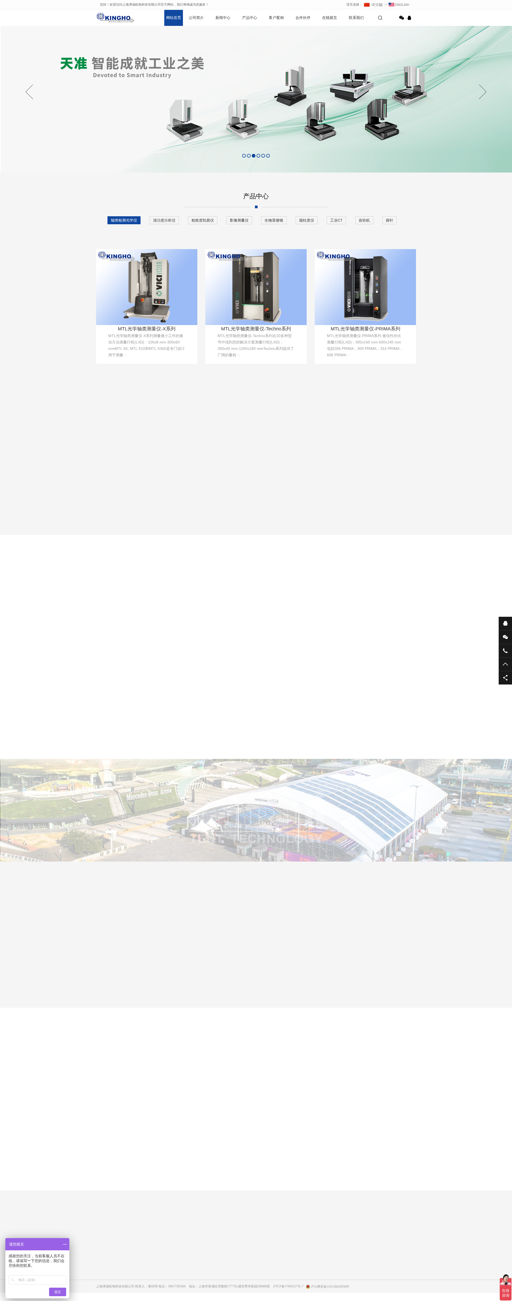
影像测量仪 (239, 220)
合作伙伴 (302, 18)
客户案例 (276, 18)
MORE (250, 1189)
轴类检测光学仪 (124, 220)
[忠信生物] (229, 976)
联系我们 (356, 18)
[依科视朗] (283, 976)
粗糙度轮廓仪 (202, 220)
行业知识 (153, 1275)
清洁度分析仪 (164, 220)
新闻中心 (222, 18)
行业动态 (153, 1267)
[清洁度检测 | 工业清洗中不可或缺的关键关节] (266, 664)
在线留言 (329, 18)
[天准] (338, 976)
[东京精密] (392, 976)
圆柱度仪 (306, 220)
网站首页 (173, 18)
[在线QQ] (410, 18)
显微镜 (296, 605)
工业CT (336, 220)
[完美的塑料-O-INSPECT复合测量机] (236, 734)
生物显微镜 (274, 220)
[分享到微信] (401, 18)
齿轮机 (364, 220)
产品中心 (249, 18)
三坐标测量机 (190, 605)
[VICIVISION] (120, 976)
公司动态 (153, 1260)
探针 (389, 220)
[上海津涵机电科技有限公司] (114, 17)
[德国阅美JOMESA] (174, 976)
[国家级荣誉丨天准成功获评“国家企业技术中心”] (381, 734)
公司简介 (196, 18)
